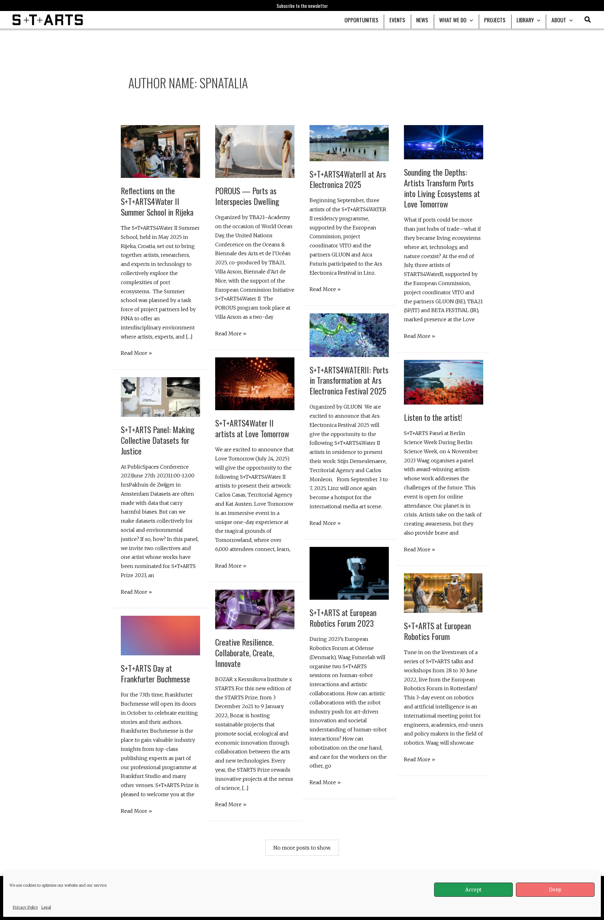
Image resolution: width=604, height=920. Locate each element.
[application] (470, 20)
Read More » (136, 354)
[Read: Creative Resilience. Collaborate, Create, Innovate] (254, 609)
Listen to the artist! (433, 417)
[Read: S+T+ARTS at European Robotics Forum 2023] (349, 573)
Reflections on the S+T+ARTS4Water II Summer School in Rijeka (157, 201)
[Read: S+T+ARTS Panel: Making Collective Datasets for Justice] (160, 396)
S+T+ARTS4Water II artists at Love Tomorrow (252, 428)
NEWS (422, 20)
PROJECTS (495, 20)
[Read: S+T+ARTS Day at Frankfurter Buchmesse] (160, 635)
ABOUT (558, 20)
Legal (46, 907)
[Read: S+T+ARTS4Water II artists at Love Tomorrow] (254, 383)
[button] (587, 20)
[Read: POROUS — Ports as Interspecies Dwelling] (254, 151)
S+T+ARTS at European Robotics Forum (437, 631)
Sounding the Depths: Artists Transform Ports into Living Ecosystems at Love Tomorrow (442, 188)
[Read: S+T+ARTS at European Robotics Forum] (443, 593)
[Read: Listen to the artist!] (443, 382)
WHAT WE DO (453, 20)
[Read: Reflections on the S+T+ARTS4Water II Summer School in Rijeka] (160, 151)
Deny (555, 890)
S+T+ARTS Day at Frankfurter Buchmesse (155, 673)
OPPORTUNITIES (361, 20)
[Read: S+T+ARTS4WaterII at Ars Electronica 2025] (349, 143)
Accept (473, 890)
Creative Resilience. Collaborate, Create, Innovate (244, 652)
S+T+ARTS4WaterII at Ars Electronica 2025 (348, 179)
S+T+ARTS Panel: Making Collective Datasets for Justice (158, 440)
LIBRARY (525, 20)
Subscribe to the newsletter (302, 5)
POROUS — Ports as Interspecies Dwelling (247, 196)
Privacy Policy (25, 907)
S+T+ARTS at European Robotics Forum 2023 (343, 617)
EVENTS (397, 20)
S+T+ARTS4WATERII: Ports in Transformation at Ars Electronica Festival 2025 (349, 380)
